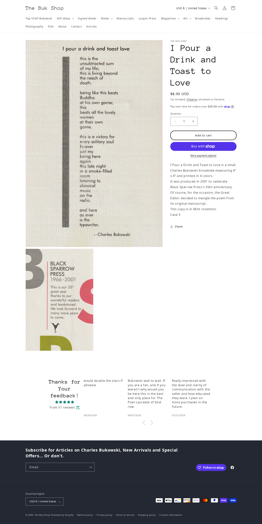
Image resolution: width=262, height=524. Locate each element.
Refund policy (85, 515)
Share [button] (179, 226)
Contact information (170, 515)
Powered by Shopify (62, 515)
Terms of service (125, 515)
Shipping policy (147, 515)
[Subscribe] (90, 467)
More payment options (203, 155)
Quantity (175, 113)
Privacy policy (104, 515)
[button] (65, 18)
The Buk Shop (42, 515)
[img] (64, 402)
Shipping (192, 99)
